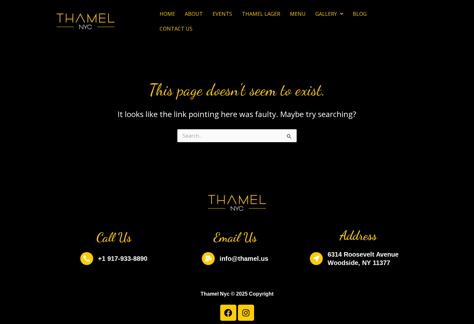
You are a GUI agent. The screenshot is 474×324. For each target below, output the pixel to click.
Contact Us (176, 28)
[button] (329, 13)
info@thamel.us (244, 258)
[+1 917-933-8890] (86, 258)
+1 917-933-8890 (122, 258)
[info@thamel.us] (208, 258)
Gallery (326, 13)
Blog (360, 13)
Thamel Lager (261, 13)
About (194, 13)
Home (167, 13)
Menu (298, 13)
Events (222, 13)
